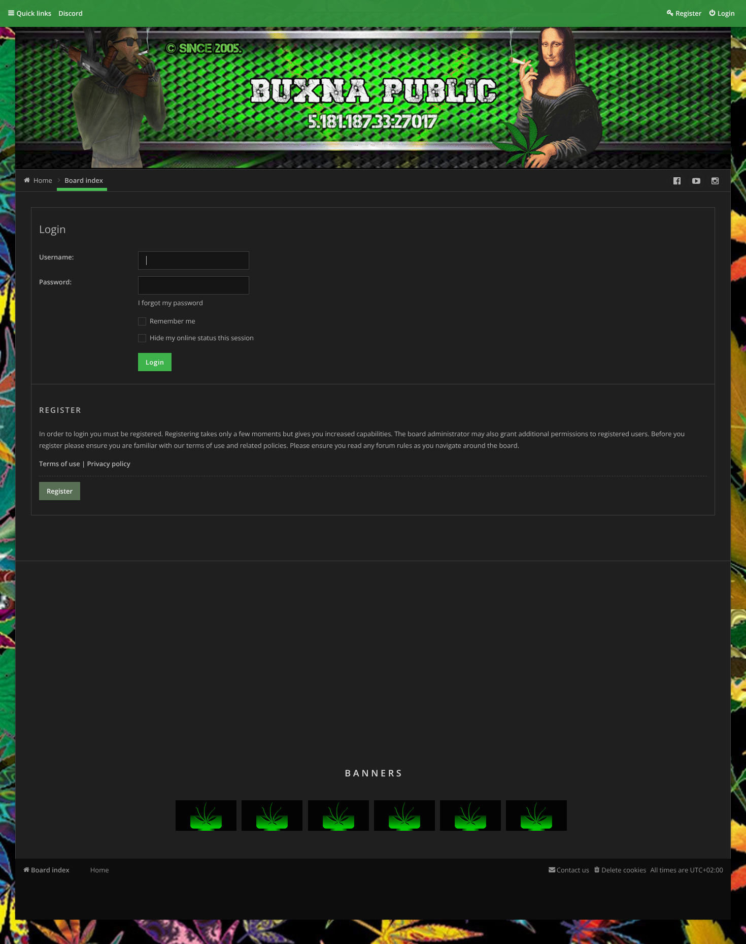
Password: (55, 281)
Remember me (171, 320)
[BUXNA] (206, 828)
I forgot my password (170, 302)
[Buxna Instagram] (715, 180)
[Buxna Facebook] (677, 180)
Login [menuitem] (726, 13)
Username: (56, 257)
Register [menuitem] (688, 13)
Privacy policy (108, 463)
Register (60, 491)
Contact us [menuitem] (573, 869)
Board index (50, 869)
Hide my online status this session (201, 337)
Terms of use (59, 463)
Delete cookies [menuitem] (623, 869)
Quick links (34, 13)
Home (99, 869)
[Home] (198, 101)
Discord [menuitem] (70, 13)
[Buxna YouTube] (696, 180)
